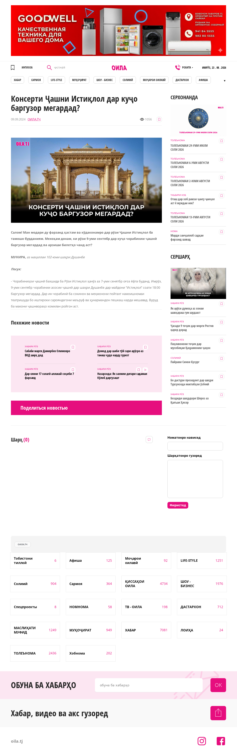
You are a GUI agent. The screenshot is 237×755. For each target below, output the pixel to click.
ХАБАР (17, 80)
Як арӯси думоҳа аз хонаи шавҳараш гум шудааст (187, 310)
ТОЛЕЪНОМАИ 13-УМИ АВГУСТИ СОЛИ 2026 (190, 219)
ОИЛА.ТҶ (34, 119)
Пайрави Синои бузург (185, 362)
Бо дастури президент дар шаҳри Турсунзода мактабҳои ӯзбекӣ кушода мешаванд (192, 382)
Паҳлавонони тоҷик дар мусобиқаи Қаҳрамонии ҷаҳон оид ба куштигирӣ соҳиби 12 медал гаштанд (190, 346)
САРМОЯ (36, 80)
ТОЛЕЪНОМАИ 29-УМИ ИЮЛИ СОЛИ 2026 (189, 148)
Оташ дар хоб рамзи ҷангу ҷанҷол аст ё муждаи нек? (193, 201)
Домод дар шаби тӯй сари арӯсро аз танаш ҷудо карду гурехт (120, 353)
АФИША (203, 80)
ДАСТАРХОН (182, 80)
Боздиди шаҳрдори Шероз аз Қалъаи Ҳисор (190, 400)
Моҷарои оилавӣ (154, 80)
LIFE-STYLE (56, 80)
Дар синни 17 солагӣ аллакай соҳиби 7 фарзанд (49, 376)
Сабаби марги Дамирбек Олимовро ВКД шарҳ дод (47, 353)
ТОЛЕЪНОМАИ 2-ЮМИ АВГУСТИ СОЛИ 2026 (190, 183)
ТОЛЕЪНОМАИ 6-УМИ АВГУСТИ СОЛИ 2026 (190, 165)
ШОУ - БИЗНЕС (104, 80)
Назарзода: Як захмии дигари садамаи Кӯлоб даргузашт (122, 376)
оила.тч (22, 544)
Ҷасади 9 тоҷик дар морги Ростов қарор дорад (192, 328)
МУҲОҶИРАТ (79, 80)
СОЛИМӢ (128, 80)
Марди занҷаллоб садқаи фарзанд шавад (187, 237)
